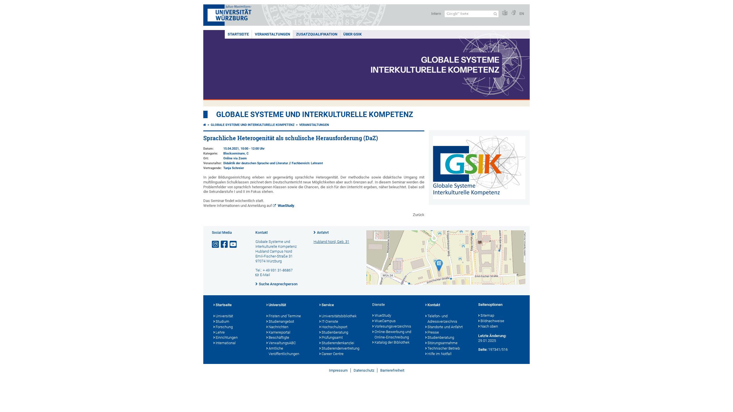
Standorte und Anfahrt (445, 327)
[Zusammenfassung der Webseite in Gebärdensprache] (513, 13)
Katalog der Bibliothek (392, 342)
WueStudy (286, 205)
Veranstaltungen (272, 34)
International (226, 343)
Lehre (220, 332)
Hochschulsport (334, 327)
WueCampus (385, 321)
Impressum (338, 370)
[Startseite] (204, 125)
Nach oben (489, 326)
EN (521, 13)
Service (328, 305)
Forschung (224, 327)
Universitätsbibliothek (339, 316)
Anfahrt (323, 233)
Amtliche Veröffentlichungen (284, 351)
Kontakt (433, 305)
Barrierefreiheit (392, 370)
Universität (224, 316)
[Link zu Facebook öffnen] (225, 244)
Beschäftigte (279, 337)
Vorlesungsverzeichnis (393, 326)
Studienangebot (281, 321)
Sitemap (487, 315)
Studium (222, 321)
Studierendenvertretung (340, 348)
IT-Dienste (330, 321)
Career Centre (333, 354)
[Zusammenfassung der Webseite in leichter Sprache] (504, 13)
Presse (433, 332)
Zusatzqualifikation (316, 34)
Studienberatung (335, 332)
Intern (436, 13)
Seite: (482, 349)
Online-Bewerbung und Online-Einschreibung (393, 334)
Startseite (238, 34)
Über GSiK (352, 34)
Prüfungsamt (332, 337)
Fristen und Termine (285, 316)
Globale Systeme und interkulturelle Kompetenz (253, 125)
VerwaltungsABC (282, 343)
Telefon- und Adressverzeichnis (442, 319)
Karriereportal (279, 332)
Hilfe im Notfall (439, 354)
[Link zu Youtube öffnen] (234, 244)
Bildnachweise (492, 321)
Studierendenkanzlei (338, 343)
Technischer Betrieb (443, 348)
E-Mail (265, 275)
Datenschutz (364, 370)
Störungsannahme (442, 343)
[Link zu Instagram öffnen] (216, 244)
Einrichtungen (227, 337)
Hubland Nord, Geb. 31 (331, 241)
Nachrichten (278, 327)
